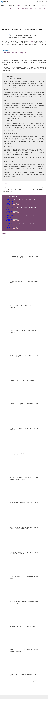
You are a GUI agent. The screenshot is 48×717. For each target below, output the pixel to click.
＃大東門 (9, 8)
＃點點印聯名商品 (16, 8)
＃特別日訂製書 (33, 8)
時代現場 (11, 5)
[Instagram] (42, 2)
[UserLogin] (44, 2)
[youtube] (38, 2)
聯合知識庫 (44, 5)
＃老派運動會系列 (25, 8)
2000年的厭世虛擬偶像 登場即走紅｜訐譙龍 (14, 54)
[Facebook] (40, 2)
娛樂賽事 (3, 5)
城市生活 (19, 5)
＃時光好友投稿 (41, 8)
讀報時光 (27, 5)
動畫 (3, 183)
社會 (6, 183)
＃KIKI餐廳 (3, 8)
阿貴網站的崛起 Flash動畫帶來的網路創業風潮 (15, 52)
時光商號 (35, 5)
